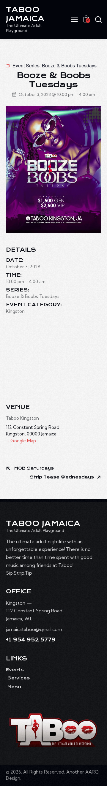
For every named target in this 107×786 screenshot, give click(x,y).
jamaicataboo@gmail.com (34, 629)
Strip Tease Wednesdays (62, 477)
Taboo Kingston (22, 418)
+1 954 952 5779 (31, 640)
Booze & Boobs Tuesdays (32, 296)
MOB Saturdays (33, 468)
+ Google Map (21, 440)
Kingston (15, 311)
